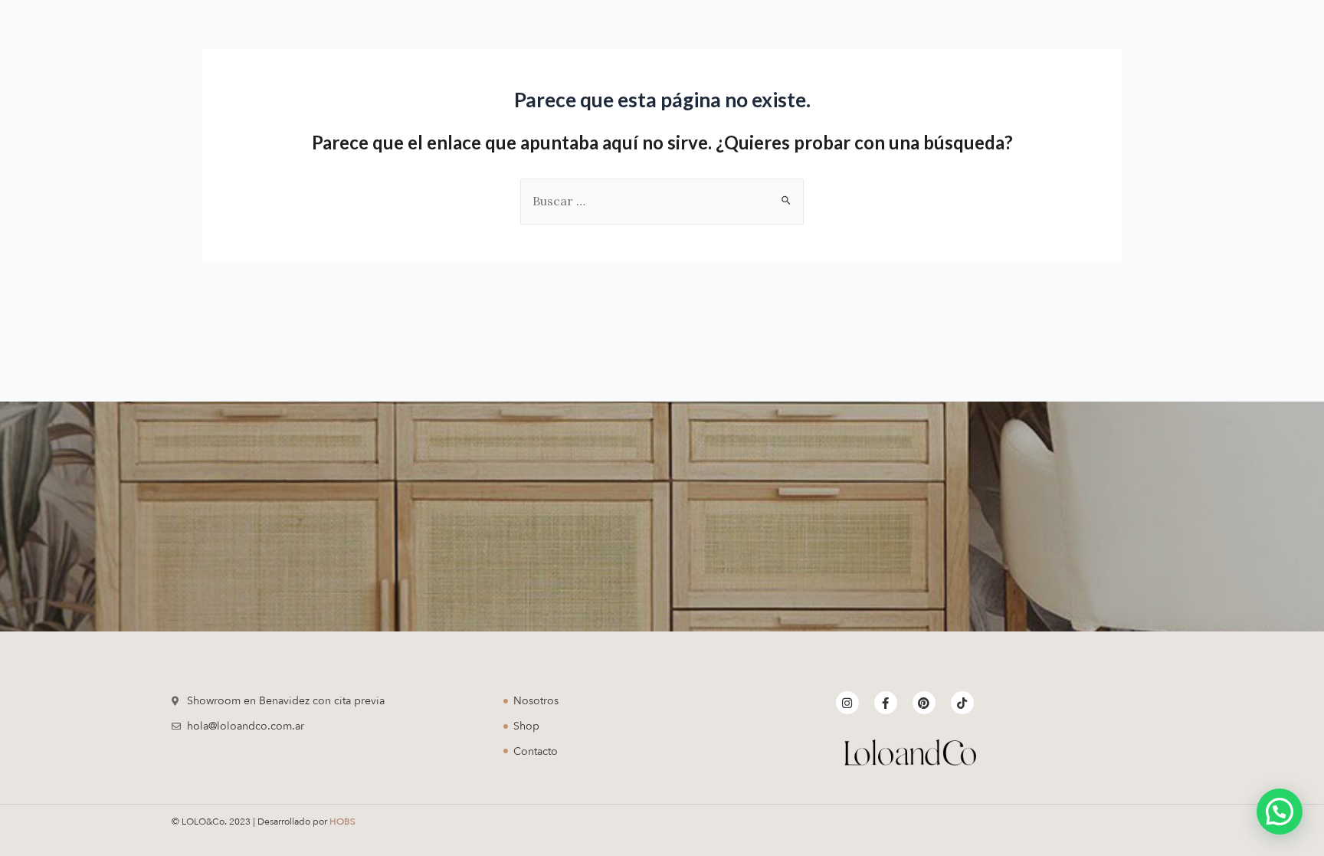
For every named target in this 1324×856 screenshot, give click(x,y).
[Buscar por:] (662, 200)
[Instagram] (847, 702)
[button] (1280, 812)
